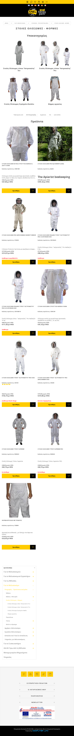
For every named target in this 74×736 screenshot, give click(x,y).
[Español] (35, 5)
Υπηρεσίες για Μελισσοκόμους (15, 639)
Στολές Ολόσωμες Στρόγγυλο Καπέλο (19, 104)
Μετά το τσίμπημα (11, 624)
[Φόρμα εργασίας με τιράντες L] (19, 500)
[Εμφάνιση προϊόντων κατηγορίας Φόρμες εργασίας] (55, 89)
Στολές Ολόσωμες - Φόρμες (14, 600)
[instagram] (37, 674)
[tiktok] (43, 674)
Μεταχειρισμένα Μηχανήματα (15, 652)
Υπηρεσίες (7, 657)
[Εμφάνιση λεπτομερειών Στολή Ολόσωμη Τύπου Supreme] (19, 429)
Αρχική (6, 23)
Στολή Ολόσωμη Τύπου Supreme (13, 449)
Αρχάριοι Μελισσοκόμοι (13, 628)
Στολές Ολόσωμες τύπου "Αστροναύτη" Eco (19, 69)
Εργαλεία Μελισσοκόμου (13, 632)
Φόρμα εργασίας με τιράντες (12, 520)
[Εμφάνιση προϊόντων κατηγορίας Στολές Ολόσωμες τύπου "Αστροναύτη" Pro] (55, 53)
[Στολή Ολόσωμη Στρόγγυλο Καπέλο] (55, 286)
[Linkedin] (50, 674)
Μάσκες (8, 593)
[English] (32, 5)
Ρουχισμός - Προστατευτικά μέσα (40, 23)
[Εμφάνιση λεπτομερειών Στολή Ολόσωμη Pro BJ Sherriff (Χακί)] (55, 144)
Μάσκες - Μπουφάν (11, 597)
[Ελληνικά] (28, 5)
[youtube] (30, 674)
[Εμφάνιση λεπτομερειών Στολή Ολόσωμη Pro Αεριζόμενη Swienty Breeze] (19, 215)
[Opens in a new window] (40, 731)
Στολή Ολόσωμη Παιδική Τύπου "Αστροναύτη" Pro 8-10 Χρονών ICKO (18, 307)
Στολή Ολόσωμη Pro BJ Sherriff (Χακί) (51, 164)
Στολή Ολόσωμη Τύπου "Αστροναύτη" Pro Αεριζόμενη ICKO (52, 378)
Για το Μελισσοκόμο (19, 23)
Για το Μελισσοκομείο (12, 572)
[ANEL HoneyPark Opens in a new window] (41, 12)
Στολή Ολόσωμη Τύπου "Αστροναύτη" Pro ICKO (18, 378)
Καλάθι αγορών (39, 2)
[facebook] (24, 674)
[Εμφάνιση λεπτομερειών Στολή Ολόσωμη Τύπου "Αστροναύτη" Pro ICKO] (19, 357)
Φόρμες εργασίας (55, 104)
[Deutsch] (41, 5)
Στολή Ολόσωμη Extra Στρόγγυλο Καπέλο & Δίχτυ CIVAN (17, 164)
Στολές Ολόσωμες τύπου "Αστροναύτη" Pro (55, 69)
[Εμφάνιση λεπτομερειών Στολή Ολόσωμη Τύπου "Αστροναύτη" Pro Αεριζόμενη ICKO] (55, 357)
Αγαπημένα (35, 2)
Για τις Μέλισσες (10, 581)
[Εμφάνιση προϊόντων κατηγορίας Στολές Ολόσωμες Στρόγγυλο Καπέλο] (19, 89)
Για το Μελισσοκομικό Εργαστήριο (17, 576)
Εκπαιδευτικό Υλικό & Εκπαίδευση (16, 636)
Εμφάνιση (43, 115)
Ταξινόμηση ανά (18, 115)
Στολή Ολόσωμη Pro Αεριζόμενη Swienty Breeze (19, 235)
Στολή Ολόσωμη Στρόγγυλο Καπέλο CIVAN (52, 306)
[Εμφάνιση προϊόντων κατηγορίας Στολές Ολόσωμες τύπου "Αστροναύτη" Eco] (19, 53)
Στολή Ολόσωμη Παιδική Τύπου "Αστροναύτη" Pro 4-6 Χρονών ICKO (54, 236)
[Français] (38, 5)
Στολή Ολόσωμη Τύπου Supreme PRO (50, 449)
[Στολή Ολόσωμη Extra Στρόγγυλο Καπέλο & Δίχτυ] (19, 144)
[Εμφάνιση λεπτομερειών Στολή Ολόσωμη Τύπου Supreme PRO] (55, 429)
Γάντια (8, 621)
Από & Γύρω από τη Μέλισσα (15, 648)
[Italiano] (45, 5)
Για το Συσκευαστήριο (12, 643)
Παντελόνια (9, 617)
